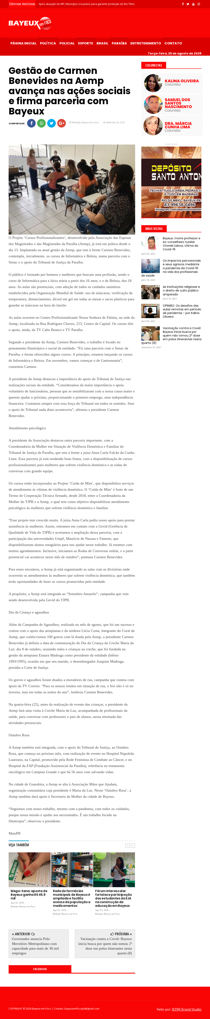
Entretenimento (145, 43)
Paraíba (119, 43)
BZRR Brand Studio (186, 1009)
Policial (67, 43)
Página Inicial (23, 43)
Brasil (102, 43)
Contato (173, 43)
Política (48, 43)
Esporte (85, 43)
